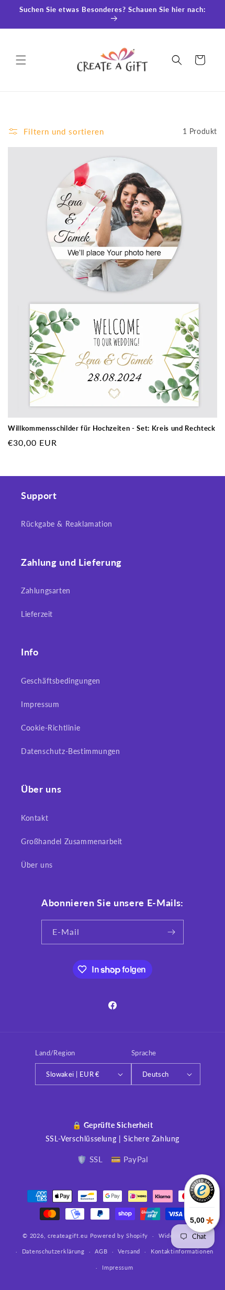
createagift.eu (68, 1235)
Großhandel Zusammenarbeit (71, 841)
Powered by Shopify (119, 1235)
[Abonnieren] (171, 932)
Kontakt (34, 817)
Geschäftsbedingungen (60, 680)
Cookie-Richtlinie (50, 727)
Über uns (37, 864)
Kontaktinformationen (182, 1251)
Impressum (40, 704)
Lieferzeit (37, 614)
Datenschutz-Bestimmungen (70, 751)
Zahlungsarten (46, 590)
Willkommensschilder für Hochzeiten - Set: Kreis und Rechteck (112, 428)
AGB (101, 1251)
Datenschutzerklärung (53, 1251)
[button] (20, 59)
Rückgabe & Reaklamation (67, 523)
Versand (129, 1251)
